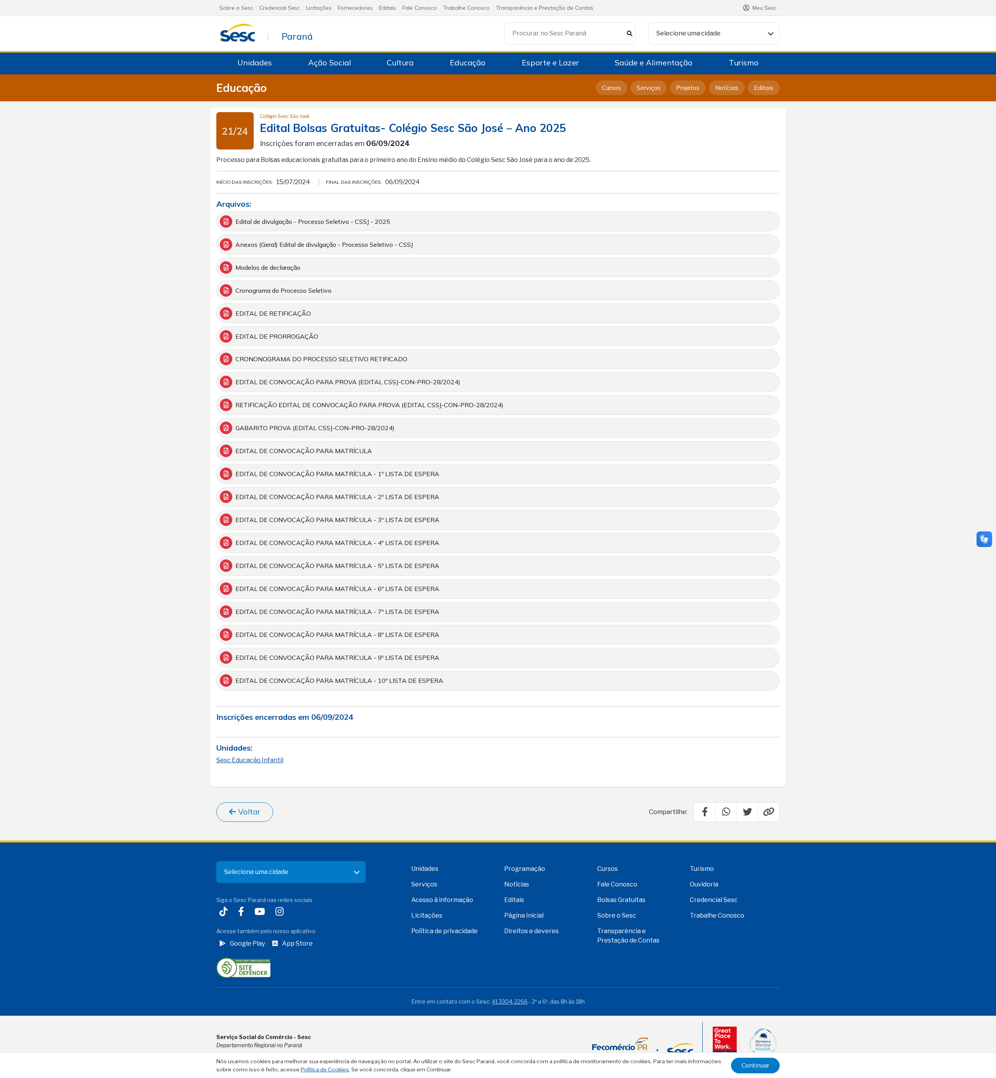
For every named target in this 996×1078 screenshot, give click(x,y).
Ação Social (329, 62)
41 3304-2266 (510, 1001)
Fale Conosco (419, 7)
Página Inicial (524, 915)
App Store (297, 943)
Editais (387, 7)
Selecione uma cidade (688, 33)
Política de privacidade (444, 931)
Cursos (611, 87)
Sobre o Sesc (236, 7)
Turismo (744, 62)
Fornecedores (355, 7)
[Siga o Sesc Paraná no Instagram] (281, 913)
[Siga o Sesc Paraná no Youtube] (261, 913)
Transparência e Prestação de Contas (544, 7)
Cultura (400, 62)
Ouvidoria (704, 884)
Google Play (247, 943)
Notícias (726, 87)
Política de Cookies (325, 1069)
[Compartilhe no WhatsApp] (726, 812)
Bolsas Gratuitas (621, 900)
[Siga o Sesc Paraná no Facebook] (242, 913)
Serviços (649, 87)
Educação (468, 62)
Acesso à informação (442, 900)
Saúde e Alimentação (654, 62)
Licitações (318, 7)
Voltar (248, 811)
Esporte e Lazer (550, 62)
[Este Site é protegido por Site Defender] (243, 967)
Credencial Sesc (280, 7)
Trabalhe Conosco (466, 7)
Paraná (297, 36)
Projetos (688, 87)
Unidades (254, 62)
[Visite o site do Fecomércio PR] (642, 1047)
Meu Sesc (764, 7)
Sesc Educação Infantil (249, 760)
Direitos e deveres (531, 931)
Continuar (755, 1065)
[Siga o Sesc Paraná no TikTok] (225, 913)
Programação (524, 868)
